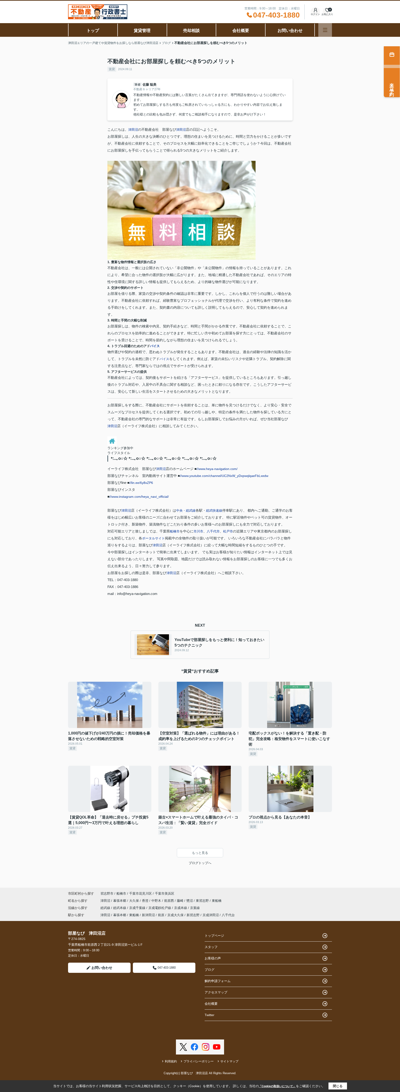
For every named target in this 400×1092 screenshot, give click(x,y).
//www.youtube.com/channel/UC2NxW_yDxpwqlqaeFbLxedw (224, 476)
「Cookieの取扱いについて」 (277, 1086)
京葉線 (195, 908)
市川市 (198, 531)
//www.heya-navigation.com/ (217, 469)
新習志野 (193, 915)
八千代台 (228, 915)
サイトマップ (229, 1061)
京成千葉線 (137, 908)
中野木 (156, 900)
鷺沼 (190, 900)
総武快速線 (214, 510)
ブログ (209, 969)
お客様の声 (213, 958)
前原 (161, 915)
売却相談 (191, 30)
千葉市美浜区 (164, 893)
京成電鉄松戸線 (160, 908)
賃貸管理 (142, 30)
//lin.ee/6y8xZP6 (141, 483)
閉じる (338, 1086)
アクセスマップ (216, 992)
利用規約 (171, 1061)
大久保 (134, 900)
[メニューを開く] (325, 29)
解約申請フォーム (218, 981)
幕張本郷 (120, 900)
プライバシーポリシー (199, 1061)
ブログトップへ (200, 863)
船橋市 (175, 531)
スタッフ (211, 947)
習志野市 (106, 893)
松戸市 (228, 531)
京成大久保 (175, 915)
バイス (155, 346)
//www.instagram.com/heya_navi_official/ (139, 496)
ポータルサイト (153, 538)
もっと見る (200, 853)
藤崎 (180, 900)
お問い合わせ (290, 30)
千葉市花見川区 (140, 893)
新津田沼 (148, 915)
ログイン (315, 14)
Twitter (209, 1015)
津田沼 (133, 129)
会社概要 (240, 30)
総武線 (105, 908)
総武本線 (120, 908)
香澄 (145, 900)
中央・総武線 (186, 510)
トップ (93, 30)
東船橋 (217, 900)
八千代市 (213, 531)
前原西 (169, 900)
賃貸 (112, 69)
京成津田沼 (211, 915)
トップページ (214, 935)
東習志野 (203, 900)
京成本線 (181, 908)
